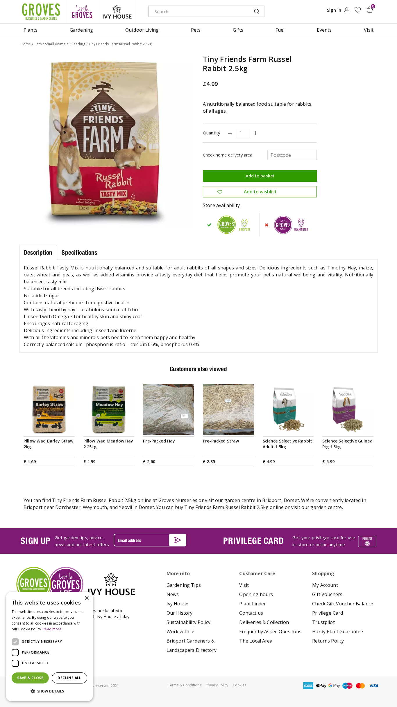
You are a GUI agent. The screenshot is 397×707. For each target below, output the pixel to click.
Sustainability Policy (188, 622)
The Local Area (255, 641)
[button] (49, 691)
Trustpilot (323, 622)
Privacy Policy (217, 685)
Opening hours (256, 594)
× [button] (86, 598)
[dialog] (49, 646)
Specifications (79, 252)
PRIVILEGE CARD (253, 540)
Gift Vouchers (327, 594)
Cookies (239, 685)
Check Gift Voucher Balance (342, 603)
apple (321, 686)
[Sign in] (346, 11)
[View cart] (369, 9)
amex (308, 686)
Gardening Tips (184, 585)
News (173, 594)
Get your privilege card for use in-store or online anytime (323, 541)
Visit (244, 585)
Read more (52, 629)
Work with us (181, 631)
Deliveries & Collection (264, 622)
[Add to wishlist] (357, 10)
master (360, 686)
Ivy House (177, 603)
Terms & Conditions (184, 685)
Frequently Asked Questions (270, 631)
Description (38, 252)
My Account (325, 585)
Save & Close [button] (30, 677)
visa (373, 686)
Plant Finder (252, 603)
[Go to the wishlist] (357, 10)
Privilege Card (327, 613)
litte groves (82, 11)
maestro (347, 686)
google (334, 686)
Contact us (251, 613)
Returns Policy (328, 641)
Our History (180, 613)
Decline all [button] (69, 677)
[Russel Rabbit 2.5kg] (106, 141)
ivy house (117, 11)
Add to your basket (49, 427)
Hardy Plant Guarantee (337, 631)
